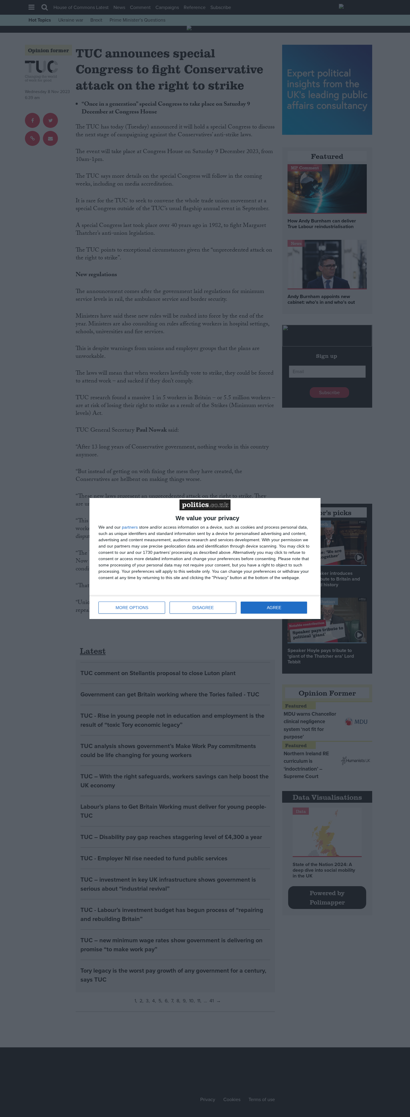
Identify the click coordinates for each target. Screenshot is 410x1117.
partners (130, 527)
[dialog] (205, 558)
